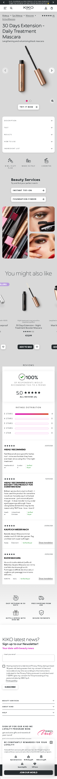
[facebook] (33, 748)
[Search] (11, 8)
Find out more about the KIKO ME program (16, 738)
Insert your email (10, 654)
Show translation (46, 542)
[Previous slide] (3, 2)
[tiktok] (40, 748)
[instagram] (27, 748)
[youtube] (46, 748)
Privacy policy (11, 680)
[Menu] (5, 8)
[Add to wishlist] (3, 347)
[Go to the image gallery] (28, 71)
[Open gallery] (52, 101)
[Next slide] (53, 2)
